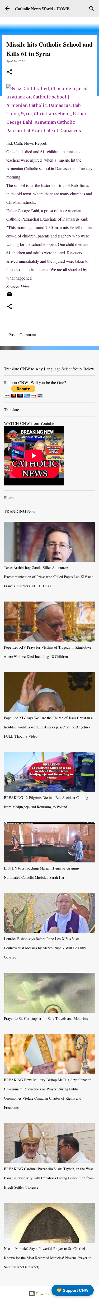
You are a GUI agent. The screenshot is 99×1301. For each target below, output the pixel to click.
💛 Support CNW (72, 1290)
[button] (9, 72)
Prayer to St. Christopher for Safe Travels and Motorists (46, 1018)
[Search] (91, 8)
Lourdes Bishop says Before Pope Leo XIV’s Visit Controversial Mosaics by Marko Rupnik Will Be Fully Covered (45, 948)
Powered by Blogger (52, 1293)
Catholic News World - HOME (42, 9)
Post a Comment (22, 334)
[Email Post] (9, 296)
